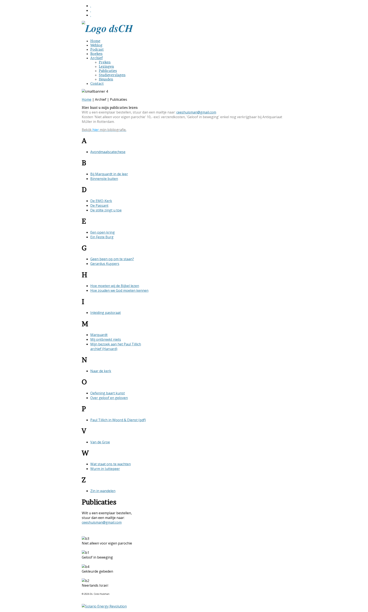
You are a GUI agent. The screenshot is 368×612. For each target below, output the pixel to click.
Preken (105, 62)
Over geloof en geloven (109, 397)
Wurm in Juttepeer (105, 468)
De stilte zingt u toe (106, 210)
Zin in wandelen (102, 490)
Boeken (96, 54)
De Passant (99, 205)
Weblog (96, 45)
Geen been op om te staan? (112, 259)
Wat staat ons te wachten (110, 464)
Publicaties (108, 71)
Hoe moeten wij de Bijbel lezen (114, 285)
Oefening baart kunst (107, 393)
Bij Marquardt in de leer (109, 174)
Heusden (106, 79)
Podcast (97, 49)
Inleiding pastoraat (105, 312)
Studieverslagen (112, 75)
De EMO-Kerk (101, 200)
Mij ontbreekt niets (105, 339)
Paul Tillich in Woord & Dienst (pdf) (118, 420)
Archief (96, 58)
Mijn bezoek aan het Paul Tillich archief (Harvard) (115, 346)
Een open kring (102, 232)
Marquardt (99, 334)
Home (95, 41)
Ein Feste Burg (102, 237)
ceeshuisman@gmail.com (196, 112)
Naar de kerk (100, 371)
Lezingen (106, 66)
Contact (97, 83)
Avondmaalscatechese (107, 151)
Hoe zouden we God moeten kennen (119, 290)
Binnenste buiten (104, 178)
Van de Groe (100, 442)
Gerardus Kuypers (104, 263)
